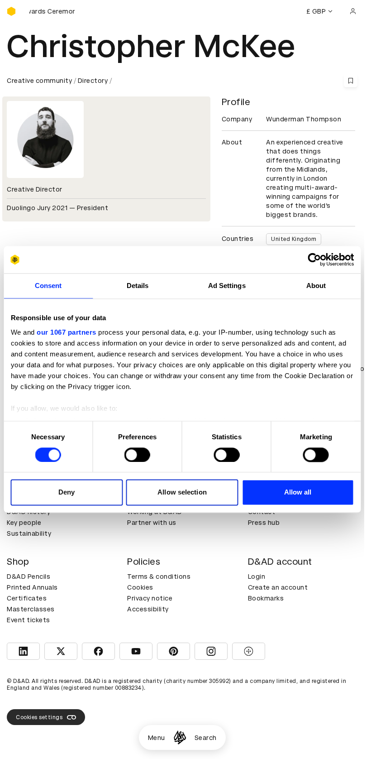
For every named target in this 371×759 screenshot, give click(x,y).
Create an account (278, 587)
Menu (156, 737)
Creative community (39, 80)
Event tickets (28, 620)
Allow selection (182, 492)
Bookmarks (266, 598)
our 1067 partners (66, 332)
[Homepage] (180, 737)
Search (206, 737)
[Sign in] (352, 11)
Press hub (264, 522)
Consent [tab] (48, 285)
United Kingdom (293, 239)
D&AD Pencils (28, 576)
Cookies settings (39, 717)
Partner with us (151, 522)
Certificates (27, 598)
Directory (93, 80)
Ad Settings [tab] (227, 285)
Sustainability (29, 533)
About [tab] (316, 285)
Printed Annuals (32, 587)
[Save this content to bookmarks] (350, 80)
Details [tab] (138, 285)
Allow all (298, 492)
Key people (24, 522)
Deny (66, 492)
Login (257, 576)
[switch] (137, 454)
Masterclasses (31, 609)
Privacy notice (149, 598)
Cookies (140, 587)
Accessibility (148, 609)
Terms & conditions (158, 576)
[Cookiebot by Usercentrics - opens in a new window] (314, 259)
